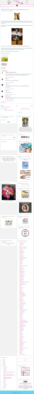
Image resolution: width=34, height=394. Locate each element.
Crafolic (12, 46)
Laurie (6, 90)
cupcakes (20, 337)
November (5, 367)
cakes (20, 335)
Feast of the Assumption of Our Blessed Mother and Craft (16, 9)
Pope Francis (21, 299)
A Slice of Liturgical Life (22, 248)
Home (17, 105)
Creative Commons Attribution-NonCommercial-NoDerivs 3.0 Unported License (25, 384)
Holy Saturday (21, 278)
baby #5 (20, 331)
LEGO (20, 285)
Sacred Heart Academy (22, 302)
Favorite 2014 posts (21, 271)
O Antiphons (20, 292)
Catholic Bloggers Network (22, 257)
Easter (20, 266)
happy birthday (21, 343)
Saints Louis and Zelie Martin (22, 309)
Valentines (20, 323)
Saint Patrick (21, 307)
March (4, 383)
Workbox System (21, 328)
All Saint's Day (21, 251)
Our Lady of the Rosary (22, 295)
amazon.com (21, 329)
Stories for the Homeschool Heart (23, 321)
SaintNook (20, 308)
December (5, 366)
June (4, 380)
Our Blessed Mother (21, 293)
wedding (20, 352)
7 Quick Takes (21, 244)
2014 (3, 363)
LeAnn (6, 84)
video (20, 351)
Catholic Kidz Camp (21, 258)
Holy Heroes (20, 277)
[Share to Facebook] (4, 68)
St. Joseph (20, 314)
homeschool (20, 345)
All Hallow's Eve (21, 250)
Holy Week (20, 280)
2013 (3, 364)
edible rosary (21, 338)
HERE (5, 23)
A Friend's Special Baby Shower (7, 378)
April (4, 382)
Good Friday (20, 273)
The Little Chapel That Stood (22, 322)
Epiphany (20, 270)
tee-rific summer (21, 350)
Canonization (21, 256)
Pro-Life (20, 301)
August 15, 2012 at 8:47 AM (9, 82)
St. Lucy (20, 315)
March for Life (21, 287)
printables (20, 349)
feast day (4, 67)
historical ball (21, 344)
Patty (6, 78)
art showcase (21, 330)
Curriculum (20, 263)
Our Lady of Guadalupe (22, 294)
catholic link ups (21, 336)
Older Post (32, 105)
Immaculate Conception (22, 284)
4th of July (20, 243)
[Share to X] (3, 68)
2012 (3, 365)
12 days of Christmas (22, 242)
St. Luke (20, 316)
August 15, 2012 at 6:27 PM (9, 94)
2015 (3, 362)
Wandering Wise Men (22, 324)
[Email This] (1, 68)
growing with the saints (22, 342)
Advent (20, 249)
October (5, 368)
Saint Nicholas (21, 306)
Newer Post (2, 105)
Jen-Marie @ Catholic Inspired (10, 72)
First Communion (21, 272)
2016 (3, 361)
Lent (20, 286)
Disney (20, 264)
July (4, 379)
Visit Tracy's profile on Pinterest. (25, 184)
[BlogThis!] (2, 68)
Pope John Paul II (21, 300)
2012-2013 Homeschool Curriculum (7, 377)
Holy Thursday (21, 279)
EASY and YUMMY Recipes (22, 265)
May (4, 381)
